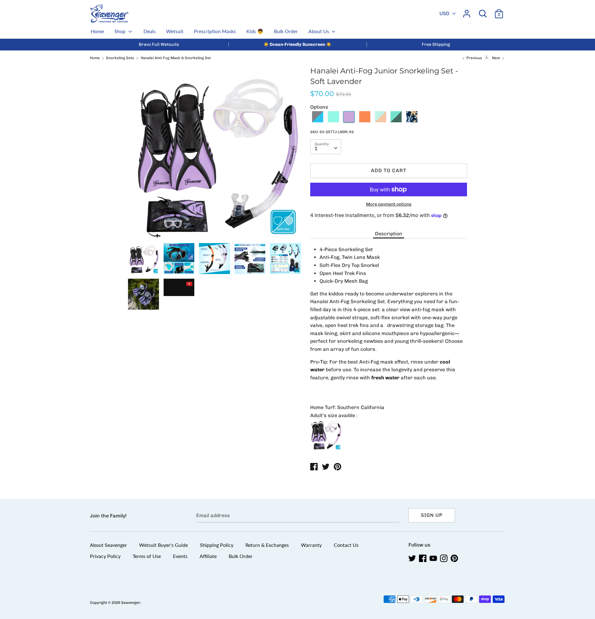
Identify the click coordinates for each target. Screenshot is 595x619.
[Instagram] (444, 558)
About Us (319, 31)
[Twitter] (412, 558)
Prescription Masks (215, 31)
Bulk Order (286, 31)
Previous (473, 58)
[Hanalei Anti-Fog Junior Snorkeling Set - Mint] (333, 121)
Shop (120, 31)
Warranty (311, 545)
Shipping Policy (216, 545)
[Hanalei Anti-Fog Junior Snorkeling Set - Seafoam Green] (396, 121)
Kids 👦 (254, 31)
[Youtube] (434, 558)
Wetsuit (174, 31)
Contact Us (346, 545)
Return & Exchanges (267, 545)
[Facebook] (423, 558)
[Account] (467, 11)
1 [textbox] (316, 148)
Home (97, 31)
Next (496, 58)
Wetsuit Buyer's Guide (163, 545)
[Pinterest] (455, 558)
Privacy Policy (105, 556)
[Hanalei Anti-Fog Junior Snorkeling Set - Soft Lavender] (349, 121)
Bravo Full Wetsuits (159, 44)
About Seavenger (108, 545)
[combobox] (325, 146)
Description (388, 234)
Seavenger (130, 602)
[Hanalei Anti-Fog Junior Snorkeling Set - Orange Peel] (364, 121)
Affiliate (208, 556)
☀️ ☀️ (297, 44)
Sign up (432, 515)
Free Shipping (436, 44)
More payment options (389, 204)
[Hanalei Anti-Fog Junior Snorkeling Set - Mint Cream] (380, 121)
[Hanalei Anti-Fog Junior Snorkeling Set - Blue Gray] (317, 121)
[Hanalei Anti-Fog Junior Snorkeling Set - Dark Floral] (411, 121)
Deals (149, 31)
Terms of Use (147, 556)
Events (180, 556)
